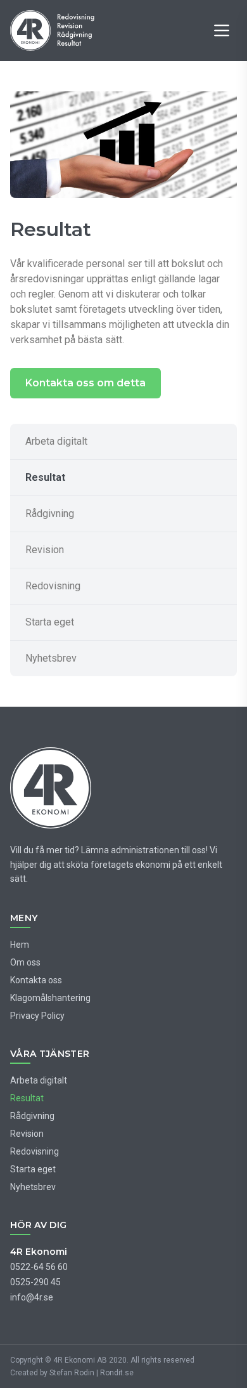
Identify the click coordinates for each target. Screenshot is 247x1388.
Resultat (45, 477)
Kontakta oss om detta (85, 383)
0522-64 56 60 (39, 1267)
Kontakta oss (36, 980)
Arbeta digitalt (56, 441)
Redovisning (52, 586)
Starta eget (49, 622)
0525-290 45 (35, 1282)
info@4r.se (31, 1297)
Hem (19, 945)
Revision (44, 550)
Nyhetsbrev (51, 658)
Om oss (25, 962)
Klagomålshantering (50, 998)
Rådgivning (49, 513)
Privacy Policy (37, 1016)
